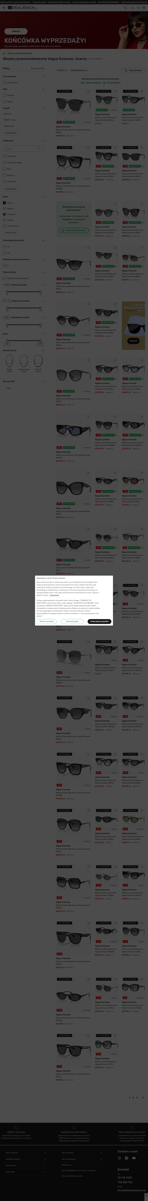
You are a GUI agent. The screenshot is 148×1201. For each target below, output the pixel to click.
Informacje (54, 595)
